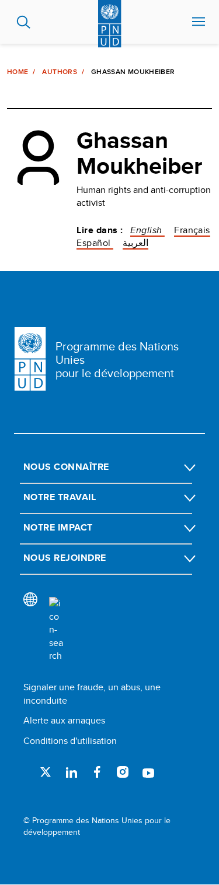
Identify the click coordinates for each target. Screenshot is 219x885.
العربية (135, 243)
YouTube (148, 772)
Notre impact (58, 527)
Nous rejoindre (64, 557)
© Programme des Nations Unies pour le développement (97, 826)
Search (23, 22)
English (147, 230)
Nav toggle (198, 22)
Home (17, 72)
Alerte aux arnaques (64, 720)
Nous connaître (66, 466)
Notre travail (59, 497)
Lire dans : (100, 230)
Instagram (122, 772)
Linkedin (71, 772)
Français (192, 230)
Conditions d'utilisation (70, 740)
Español (95, 243)
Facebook (97, 772)
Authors (59, 72)
